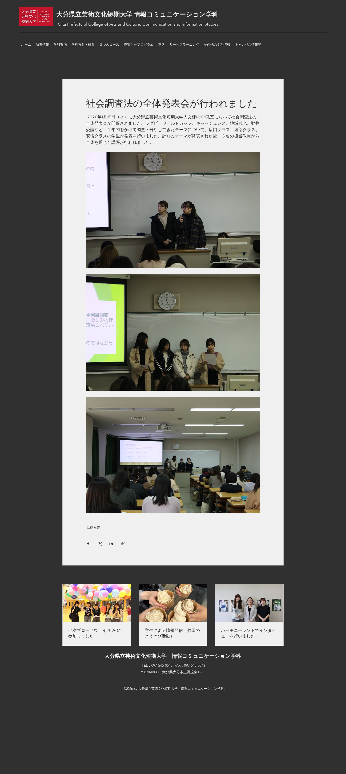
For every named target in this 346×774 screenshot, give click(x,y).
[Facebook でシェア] (88, 543)
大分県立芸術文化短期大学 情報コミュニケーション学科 (137, 14)
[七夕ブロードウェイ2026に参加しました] (97, 603)
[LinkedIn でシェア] (111, 543)
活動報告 (93, 527)
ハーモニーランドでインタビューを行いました (248, 633)
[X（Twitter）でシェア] (99, 543)
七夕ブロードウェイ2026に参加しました (94, 633)
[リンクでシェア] (123, 543)
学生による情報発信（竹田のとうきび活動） (172, 633)
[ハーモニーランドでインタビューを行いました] (249, 603)
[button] (277, 57)
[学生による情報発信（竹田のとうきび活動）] (173, 603)
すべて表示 (275, 575)
